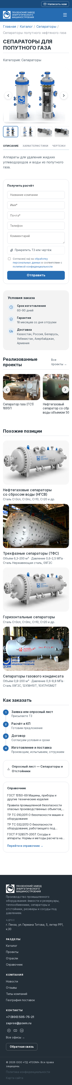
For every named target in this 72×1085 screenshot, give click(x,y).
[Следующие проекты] (65, 389)
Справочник (14, 964)
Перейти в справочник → (25, 845)
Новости (12, 981)
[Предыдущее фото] (8, 95)
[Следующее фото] (63, 95)
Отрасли (12, 958)
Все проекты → (59, 362)
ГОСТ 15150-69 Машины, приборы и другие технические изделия (31, 797)
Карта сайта (14, 1078)
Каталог (26, 26)
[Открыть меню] (65, 15)
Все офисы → (15, 1037)
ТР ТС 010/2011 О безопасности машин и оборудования (35, 816)
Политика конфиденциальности (28, 1072)
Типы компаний (16, 994)
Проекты (12, 952)
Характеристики (35, 145)
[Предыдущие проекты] (6, 389)
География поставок (20, 1000)
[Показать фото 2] (27, 131)
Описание (11, 145)
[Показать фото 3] (44, 131)
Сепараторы (46, 26)
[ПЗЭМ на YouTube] (15, 1030)
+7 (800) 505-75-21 (20, 1017)
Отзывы (11, 987)
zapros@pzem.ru (18, 1023)
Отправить (36, 275)
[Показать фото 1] (10, 131)
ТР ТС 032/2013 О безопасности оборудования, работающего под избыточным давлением (31, 826)
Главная (9, 26)
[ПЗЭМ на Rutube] (8, 1030)
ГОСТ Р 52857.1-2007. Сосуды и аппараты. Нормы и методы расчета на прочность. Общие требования (34, 836)
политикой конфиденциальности (33, 266)
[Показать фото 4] (62, 131)
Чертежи (59, 145)
